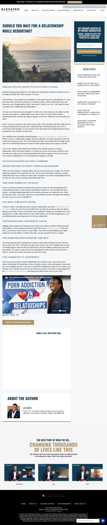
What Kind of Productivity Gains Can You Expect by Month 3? (88, 112)
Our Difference (64, 10)
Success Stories (48, 10)
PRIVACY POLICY (44, 509)
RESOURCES (91, 10)
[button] (1, 474)
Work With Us (78, 10)
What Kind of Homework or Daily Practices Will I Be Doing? (88, 94)
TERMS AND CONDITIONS (59, 509)
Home (26, 10)
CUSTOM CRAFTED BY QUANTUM (53, 511)
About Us (34, 10)
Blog (102, 10)
